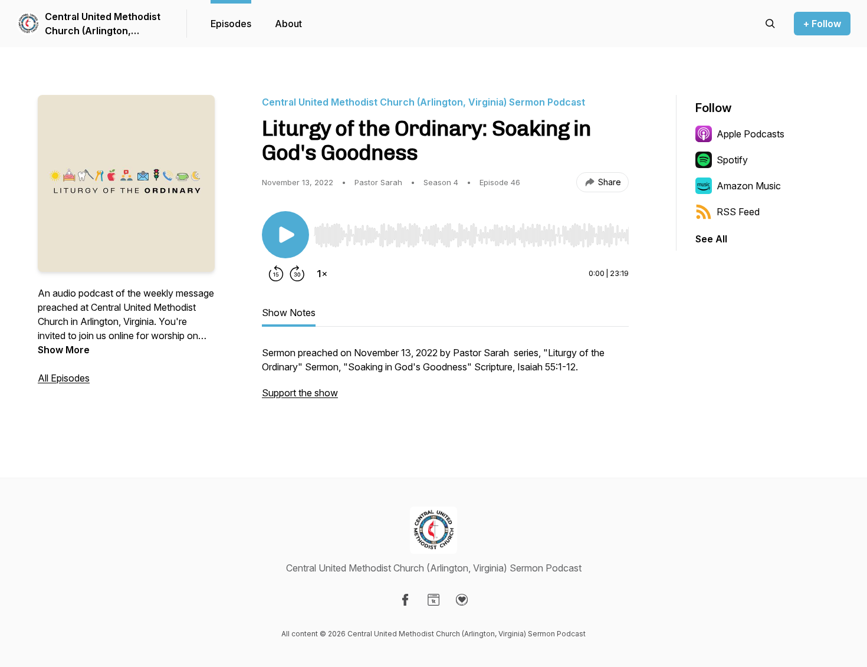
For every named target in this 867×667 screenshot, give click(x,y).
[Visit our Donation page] (462, 600)
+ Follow (822, 23)
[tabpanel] (445, 379)
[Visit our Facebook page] (405, 600)
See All (711, 239)
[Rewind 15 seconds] (276, 273)
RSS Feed (738, 212)
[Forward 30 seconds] (297, 273)
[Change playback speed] (322, 273)
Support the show (300, 393)
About (288, 23)
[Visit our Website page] (433, 600)
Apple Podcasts (750, 134)
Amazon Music (749, 186)
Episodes (231, 23)
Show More (64, 350)
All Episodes (64, 378)
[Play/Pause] (285, 234)
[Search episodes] (770, 24)
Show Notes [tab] (289, 312)
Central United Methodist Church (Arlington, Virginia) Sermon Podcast (103, 24)
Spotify (732, 160)
